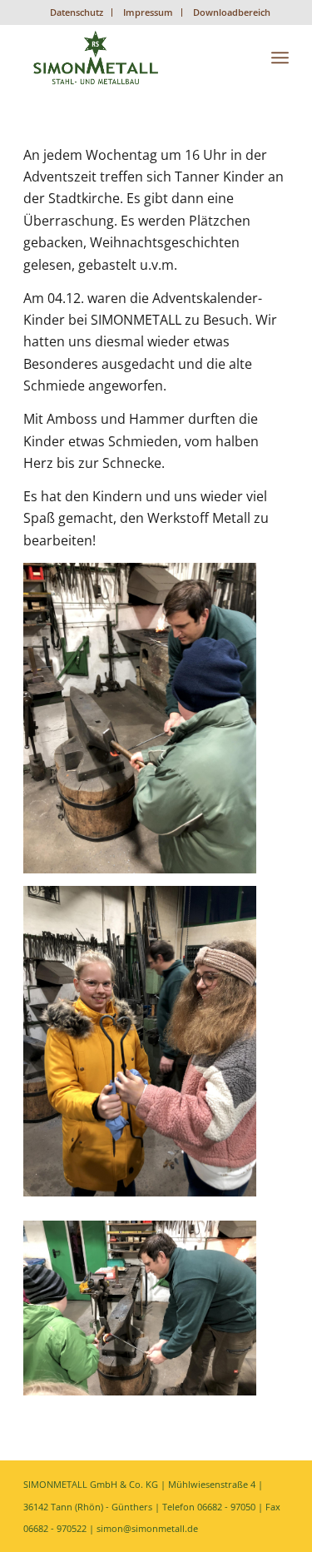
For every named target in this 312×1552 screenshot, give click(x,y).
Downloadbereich (231, 12)
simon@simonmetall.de (147, 1528)
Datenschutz (76, 12)
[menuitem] (77, 12)
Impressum (148, 12)
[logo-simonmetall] (129, 57)
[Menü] (280, 57)
